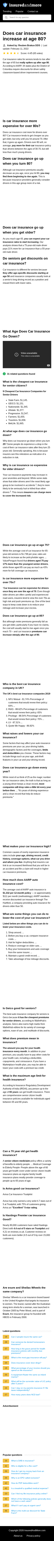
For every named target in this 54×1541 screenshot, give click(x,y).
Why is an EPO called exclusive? (25, 1478)
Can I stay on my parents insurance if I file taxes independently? (29, 1389)
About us (18, 1536)
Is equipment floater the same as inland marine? (28, 1376)
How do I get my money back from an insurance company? (27, 1472)
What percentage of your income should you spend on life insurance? (30, 1369)
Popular (19, 11)
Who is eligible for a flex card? (24, 1466)
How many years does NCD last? (25, 1394)
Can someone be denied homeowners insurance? (28, 1343)
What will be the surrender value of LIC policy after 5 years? (31, 1382)
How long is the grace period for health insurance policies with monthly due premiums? (28, 1351)
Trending (7, 11)
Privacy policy (33, 1536)
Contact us (33, 11)
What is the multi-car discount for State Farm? (28, 1512)
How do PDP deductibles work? (25, 1483)
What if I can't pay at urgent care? (26, 1505)
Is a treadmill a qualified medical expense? (29, 1488)
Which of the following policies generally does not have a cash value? (31, 1500)
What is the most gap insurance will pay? (29, 1357)
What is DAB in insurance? (22, 1461)
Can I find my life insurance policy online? (29, 1493)
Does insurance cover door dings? (26, 1363)
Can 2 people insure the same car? (26, 1337)
